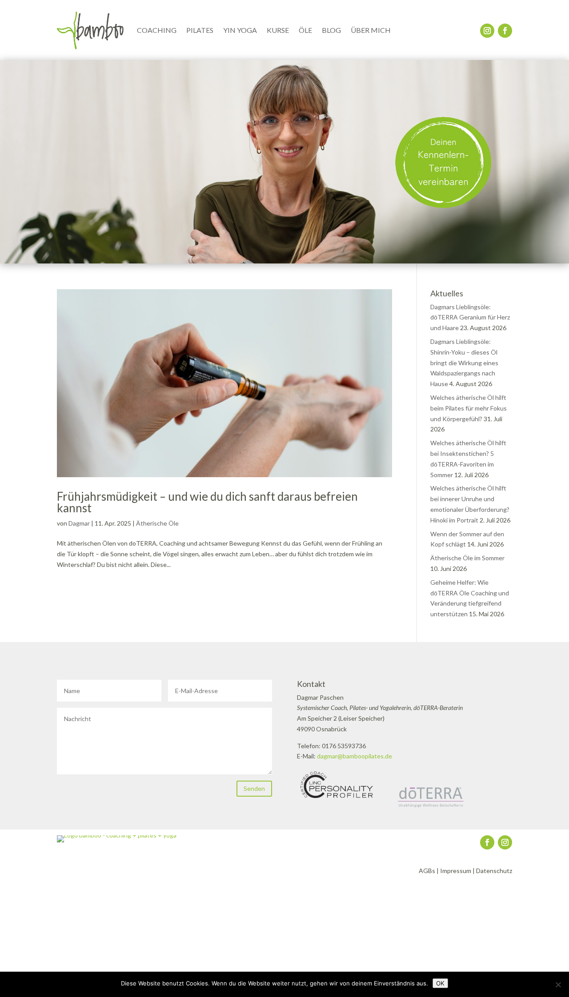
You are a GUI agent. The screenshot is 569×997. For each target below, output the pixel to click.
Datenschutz (494, 870)
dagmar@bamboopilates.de (354, 756)
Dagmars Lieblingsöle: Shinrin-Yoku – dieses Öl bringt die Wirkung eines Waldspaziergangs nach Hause (464, 362)
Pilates (199, 30)
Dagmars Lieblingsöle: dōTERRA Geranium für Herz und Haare (470, 317)
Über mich (371, 30)
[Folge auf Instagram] (487, 31)
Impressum (455, 870)
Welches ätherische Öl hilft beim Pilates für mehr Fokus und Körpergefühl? (468, 408)
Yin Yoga (240, 30)
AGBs (427, 870)
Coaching (156, 30)
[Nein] (557, 984)
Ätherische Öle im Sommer (467, 558)
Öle (305, 30)
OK (440, 983)
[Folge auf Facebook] (505, 31)
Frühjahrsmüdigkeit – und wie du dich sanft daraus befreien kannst (207, 502)
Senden (254, 788)
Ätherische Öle (157, 523)
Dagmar (79, 523)
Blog (331, 30)
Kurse (278, 30)
